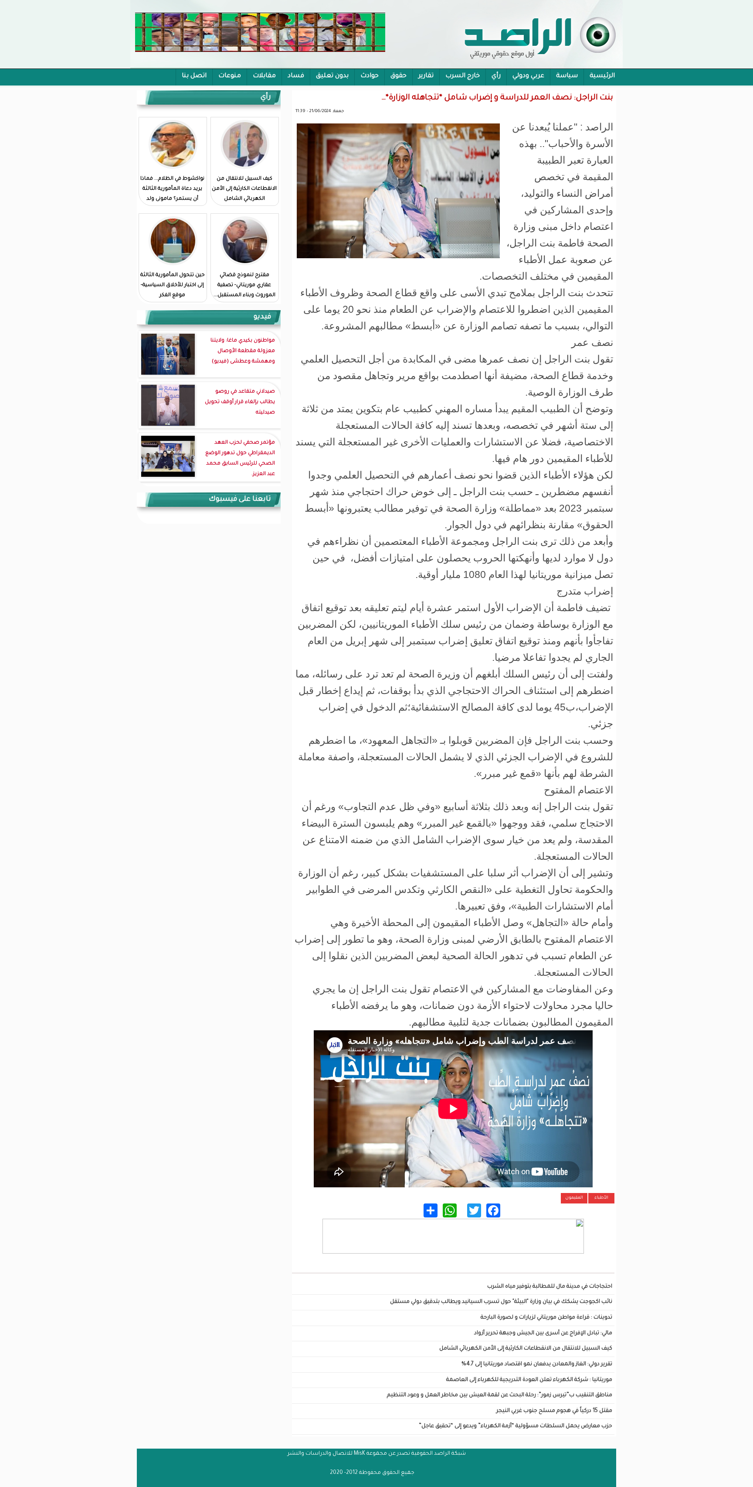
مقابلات (264, 76)
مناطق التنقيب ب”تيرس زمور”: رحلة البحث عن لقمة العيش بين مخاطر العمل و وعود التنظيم (499, 1395)
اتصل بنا (194, 76)
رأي (496, 76)
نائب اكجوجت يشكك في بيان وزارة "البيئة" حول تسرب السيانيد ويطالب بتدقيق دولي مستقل (501, 1302)
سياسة (567, 76)
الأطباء (601, 1198)
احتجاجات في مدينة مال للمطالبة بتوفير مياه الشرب (549, 1287)
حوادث (369, 76)
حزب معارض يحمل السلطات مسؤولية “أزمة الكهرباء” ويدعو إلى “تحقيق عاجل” (515, 1426)
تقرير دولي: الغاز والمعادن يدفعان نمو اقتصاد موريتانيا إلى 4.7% (536, 1364)
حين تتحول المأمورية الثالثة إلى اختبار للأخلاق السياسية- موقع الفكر (172, 285)
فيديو (262, 317)
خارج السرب (462, 76)
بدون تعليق (332, 76)
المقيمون (574, 1198)
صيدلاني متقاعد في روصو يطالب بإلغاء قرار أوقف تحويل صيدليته (240, 402)
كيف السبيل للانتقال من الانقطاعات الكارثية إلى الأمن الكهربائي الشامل (525, 1349)
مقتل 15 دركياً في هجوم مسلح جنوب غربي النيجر (554, 1411)
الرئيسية (602, 76)
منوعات (229, 76)
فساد (296, 76)
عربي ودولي (528, 76)
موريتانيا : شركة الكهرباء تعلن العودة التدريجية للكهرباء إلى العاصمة (529, 1380)
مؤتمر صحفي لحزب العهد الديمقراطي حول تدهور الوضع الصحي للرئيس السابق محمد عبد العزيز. (240, 458)
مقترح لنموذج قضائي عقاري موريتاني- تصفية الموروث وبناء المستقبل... (244, 285)
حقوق (398, 76)
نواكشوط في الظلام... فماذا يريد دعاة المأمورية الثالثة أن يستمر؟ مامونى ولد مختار (172, 194)
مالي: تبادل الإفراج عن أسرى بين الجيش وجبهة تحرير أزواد (543, 1333)
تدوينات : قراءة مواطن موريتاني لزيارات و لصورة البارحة (546, 1318)
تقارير (426, 76)
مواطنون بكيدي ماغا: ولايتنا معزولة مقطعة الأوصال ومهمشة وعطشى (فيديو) (242, 351)
